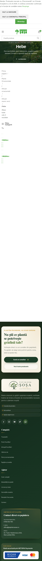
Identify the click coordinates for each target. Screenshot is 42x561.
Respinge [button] (25, 6)
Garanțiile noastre (7, 492)
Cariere (3, 502)
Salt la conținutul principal (14, 17)
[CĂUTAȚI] (38, 38)
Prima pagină (4, 72)
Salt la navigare (9, 12)
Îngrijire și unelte (6, 462)
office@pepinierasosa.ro (11, 527)
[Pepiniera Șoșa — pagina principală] (20, 385)
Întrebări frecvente (7, 497)
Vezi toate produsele (21, 366)
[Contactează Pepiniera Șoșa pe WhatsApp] (25, 421)
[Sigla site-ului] (21, 32)
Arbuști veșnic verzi (6, 100)
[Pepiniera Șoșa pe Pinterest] (20, 421)
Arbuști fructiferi (6, 447)
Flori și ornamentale (7, 457)
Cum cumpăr (5, 477)
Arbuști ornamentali (6, 90)
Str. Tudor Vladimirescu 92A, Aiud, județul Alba (13, 534)
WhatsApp (21, 21)
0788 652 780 (8, 522)
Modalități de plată (7, 482)
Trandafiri (4, 437)
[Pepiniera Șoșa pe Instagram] (9, 421)
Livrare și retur (6, 487)
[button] (21, 59)
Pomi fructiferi (5, 442)
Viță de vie (4, 452)
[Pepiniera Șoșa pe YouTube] (14, 421)
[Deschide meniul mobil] (3, 31)
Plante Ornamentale (6, 80)
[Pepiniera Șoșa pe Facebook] (3, 421)
